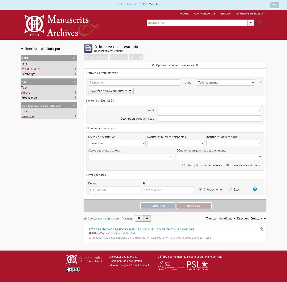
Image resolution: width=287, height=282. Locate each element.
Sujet (26, 81)
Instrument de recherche (221, 137)
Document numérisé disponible (167, 137)
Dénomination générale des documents (201, 150)
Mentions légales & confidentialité (129, 265)
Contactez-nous (204, 13)
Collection (27, 116)
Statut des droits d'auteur (104, 150)
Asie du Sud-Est (31, 69)
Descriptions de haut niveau (204, 165)
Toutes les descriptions (245, 165)
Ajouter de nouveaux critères (109, 91)
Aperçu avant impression (103, 218)
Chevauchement (213, 189)
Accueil (184, 13)
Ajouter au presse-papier (262, 229)
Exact (237, 189)
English (225, 13)
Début (92, 183)
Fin (144, 183)
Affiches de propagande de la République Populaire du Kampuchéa (141, 229)
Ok (274, 5)
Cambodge (28, 74)
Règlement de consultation (125, 260)
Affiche (25, 92)
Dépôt (150, 110)
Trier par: (211, 218)
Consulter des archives (123, 256)
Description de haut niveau (137, 118)
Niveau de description (42, 105)
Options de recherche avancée (175, 65)
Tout (24, 64)
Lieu (25, 57)
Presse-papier (260, 22)
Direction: (243, 218)
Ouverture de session (249, 13)
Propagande (29, 97)
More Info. (155, 4)
